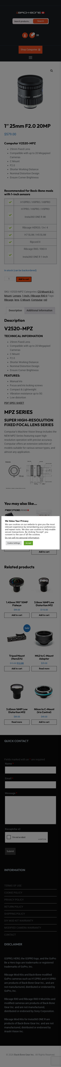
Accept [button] (28, 543)
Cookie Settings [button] (13, 543)
